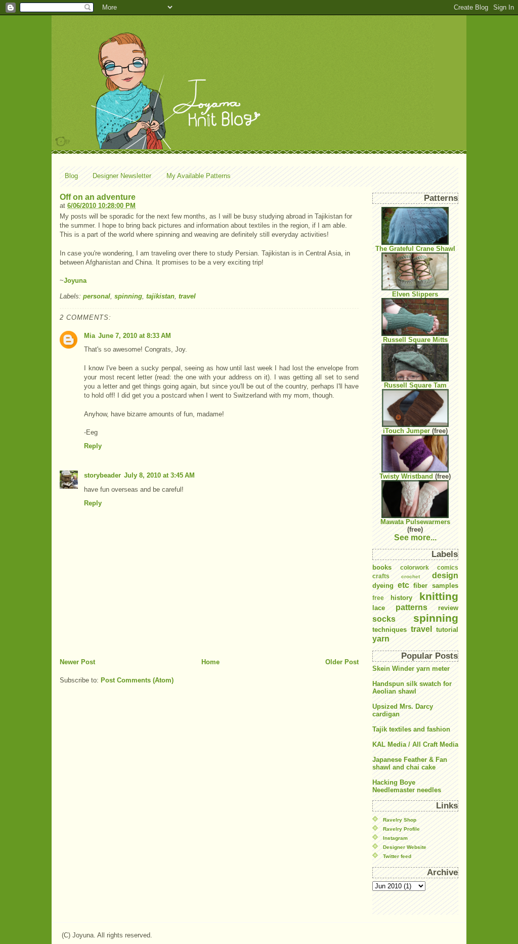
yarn (381, 638)
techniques (389, 629)
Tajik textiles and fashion (411, 729)
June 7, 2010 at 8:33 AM (134, 335)
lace (378, 608)
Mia (89, 335)
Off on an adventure (98, 197)
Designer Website (404, 847)
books (382, 567)
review (448, 608)
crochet (410, 576)
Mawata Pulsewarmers (415, 522)
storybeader (102, 475)
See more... (415, 537)
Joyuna (75, 280)
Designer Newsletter (122, 176)
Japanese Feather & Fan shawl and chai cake (409, 763)
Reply (93, 446)
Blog (71, 176)
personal (96, 296)
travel (187, 296)
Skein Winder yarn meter (411, 668)
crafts (381, 576)
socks (384, 619)
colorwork (414, 567)
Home (210, 662)
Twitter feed (397, 856)
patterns (411, 607)
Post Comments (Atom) (137, 680)
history (401, 598)
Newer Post (77, 662)
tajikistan (160, 296)
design (445, 575)
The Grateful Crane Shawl (415, 248)
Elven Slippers (415, 294)
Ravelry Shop (399, 820)
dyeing (383, 585)
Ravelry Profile (401, 829)
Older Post (342, 662)
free (378, 597)
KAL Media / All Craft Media (415, 744)
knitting (438, 596)
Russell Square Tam (415, 385)
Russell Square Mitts (415, 340)
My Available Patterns (198, 176)
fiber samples (435, 585)
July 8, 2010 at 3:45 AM (159, 475)
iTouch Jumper (406, 431)
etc (403, 585)
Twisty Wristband (406, 476)
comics (447, 567)
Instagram (395, 838)
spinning (128, 296)
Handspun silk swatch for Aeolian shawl (412, 687)
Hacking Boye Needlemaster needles (406, 786)
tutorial (447, 629)
